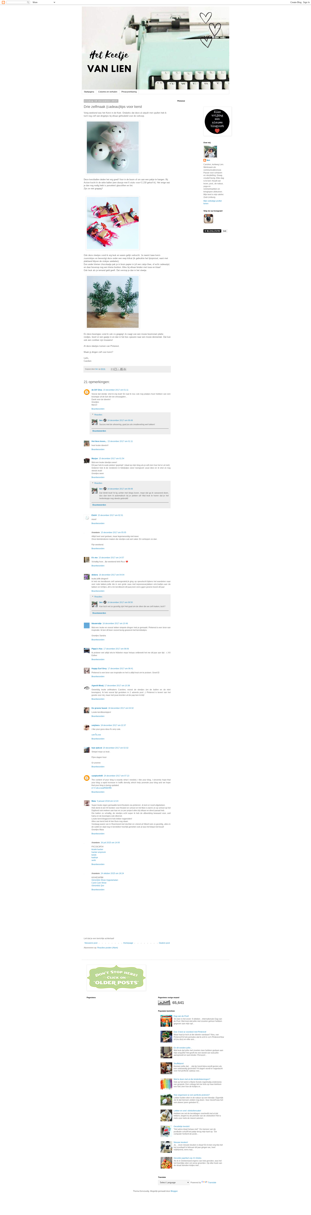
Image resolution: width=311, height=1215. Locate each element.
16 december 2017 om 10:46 (115, 623)
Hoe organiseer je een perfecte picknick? (192, 1095)
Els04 (94, 515)
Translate (212, 1182)
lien (101, 420)
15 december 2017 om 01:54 (111, 458)
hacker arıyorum (99, 852)
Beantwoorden (98, 409)
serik (94, 860)
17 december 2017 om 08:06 (116, 649)
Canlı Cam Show (99, 883)
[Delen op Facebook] (121, 369)
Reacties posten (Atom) (107, 948)
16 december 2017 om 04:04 (111, 575)
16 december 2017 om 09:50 (120, 602)
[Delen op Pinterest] (124, 369)
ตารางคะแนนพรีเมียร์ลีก (102, 788)
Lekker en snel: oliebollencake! (187, 1111)
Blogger (174, 1191)
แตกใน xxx (96, 735)
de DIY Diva (97, 390)
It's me (95, 557)
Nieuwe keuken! (181, 1142)
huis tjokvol (97, 748)
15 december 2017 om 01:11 (115, 390)
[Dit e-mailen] (112, 369)
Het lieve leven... (99, 441)
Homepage (128, 943)
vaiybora (96, 725)
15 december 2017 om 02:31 (110, 515)
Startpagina (89, 92)
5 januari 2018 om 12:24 (107, 801)
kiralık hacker (97, 849)
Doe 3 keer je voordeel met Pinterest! (190, 1032)
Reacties (98, 415)
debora (95, 575)
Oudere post (164, 943)
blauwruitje (97, 623)
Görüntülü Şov (98, 885)
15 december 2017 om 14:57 (111, 557)
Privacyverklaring (129, 92)
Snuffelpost (179, 1063)
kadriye (95, 857)
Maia (94, 801)
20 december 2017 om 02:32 (115, 748)
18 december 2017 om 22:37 (113, 725)
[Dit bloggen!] (115, 369)
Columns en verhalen (107, 92)
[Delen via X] (118, 369)
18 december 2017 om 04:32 (121, 708)
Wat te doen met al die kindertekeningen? (192, 1079)
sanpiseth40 (97, 776)
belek (94, 855)
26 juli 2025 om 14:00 (110, 842)
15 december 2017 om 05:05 (113, 532)
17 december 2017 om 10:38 (117, 685)
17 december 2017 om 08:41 (120, 668)
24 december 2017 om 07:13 (116, 776)
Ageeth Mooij (98, 685)
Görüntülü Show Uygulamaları (105, 880)
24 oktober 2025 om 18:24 (112, 873)
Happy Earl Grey (99, 668)
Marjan (95, 458)
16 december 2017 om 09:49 (120, 420)
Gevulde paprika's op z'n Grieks (187, 1158)
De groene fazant (99, 708)
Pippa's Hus (97, 649)
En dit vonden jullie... (183, 1048)
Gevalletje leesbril (182, 1126)
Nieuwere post (91, 943)
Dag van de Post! (181, 1016)
